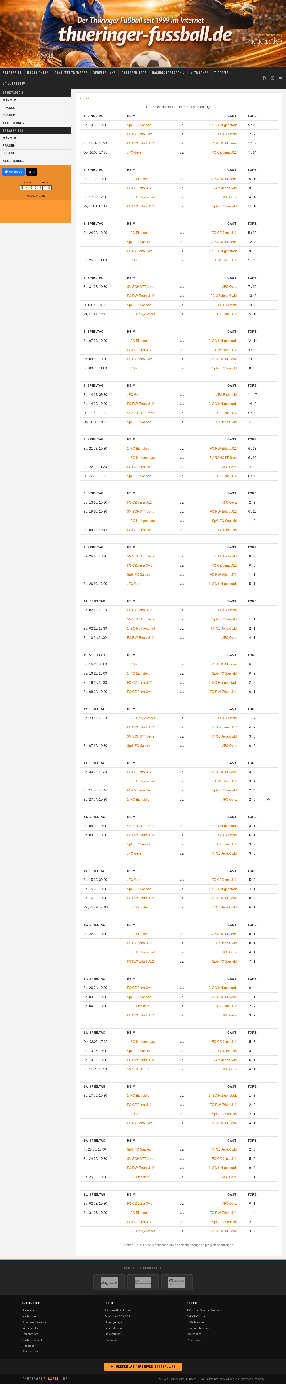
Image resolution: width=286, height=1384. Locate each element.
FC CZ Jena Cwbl (140, 134)
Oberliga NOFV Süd (117, 1316)
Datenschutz (195, 1340)
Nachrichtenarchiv (168, 73)
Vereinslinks (104, 73)
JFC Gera (134, 152)
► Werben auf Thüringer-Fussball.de (143, 1367)
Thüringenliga (113, 1322)
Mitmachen (199, 73)
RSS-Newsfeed (196, 1322)
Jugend (9, 115)
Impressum (194, 1334)
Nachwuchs (112, 1340)
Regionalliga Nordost (118, 1310)
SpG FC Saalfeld (139, 125)
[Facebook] (264, 78)
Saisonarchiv (14, 83)
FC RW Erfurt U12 (140, 143)
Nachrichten (38, 73)
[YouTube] (280, 78)
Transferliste (134, 73)
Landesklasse (114, 1328)
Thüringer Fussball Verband (204, 1310)
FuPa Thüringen (196, 1316)
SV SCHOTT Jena (223, 143)
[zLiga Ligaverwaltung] (109, 1282)
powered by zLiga (35, 195)
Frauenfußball (113, 1334)
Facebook (15, 172)
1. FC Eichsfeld (225, 134)
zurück (85, 98)
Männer (9, 100)
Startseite (12, 73)
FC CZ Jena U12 (224, 152)
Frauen (9, 108)
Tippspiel (222, 73)
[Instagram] (272, 78)
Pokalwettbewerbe (71, 73)
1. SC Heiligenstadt (223, 125)
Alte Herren (14, 123)
